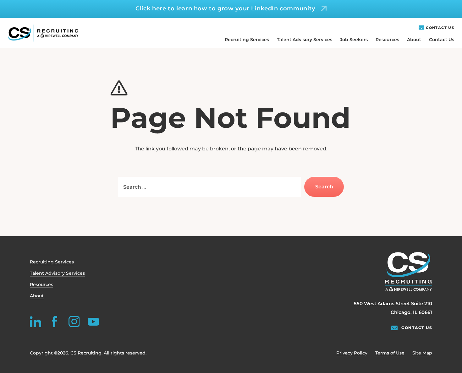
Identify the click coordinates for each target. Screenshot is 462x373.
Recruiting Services (247, 39)
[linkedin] (35, 321)
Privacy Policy (351, 353)
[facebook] (54, 321)
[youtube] (93, 321)
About (414, 39)
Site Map (422, 353)
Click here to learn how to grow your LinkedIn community (225, 8)
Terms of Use (389, 353)
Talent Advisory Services (304, 39)
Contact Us (440, 28)
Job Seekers (354, 39)
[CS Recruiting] (43, 33)
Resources (387, 39)
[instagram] (74, 321)
